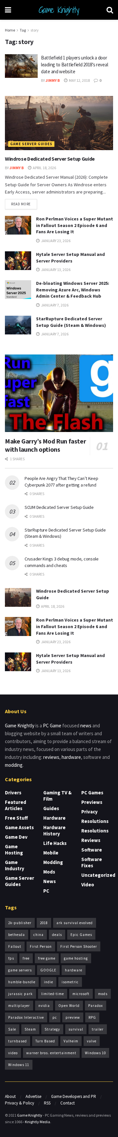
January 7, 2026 (54, 305)
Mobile (50, 853)
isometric (70, 982)
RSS (47, 1103)
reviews (51, 757)
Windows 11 (18, 1064)
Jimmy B (53, 80)
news (85, 725)
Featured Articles (15, 805)
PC (46, 891)
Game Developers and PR (73, 1096)
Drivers (13, 792)
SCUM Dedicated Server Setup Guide (59, 507)
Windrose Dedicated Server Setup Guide (50, 158)
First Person (41, 946)
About (10, 1096)
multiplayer (19, 1005)
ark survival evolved (74, 923)
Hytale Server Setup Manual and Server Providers (70, 257)
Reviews (90, 840)
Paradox (95, 1005)
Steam (30, 1029)
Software (91, 850)
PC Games (92, 792)
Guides (51, 808)
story (34, 30)
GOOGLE (48, 970)
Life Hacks (55, 843)
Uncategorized (98, 875)
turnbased (17, 1041)
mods (103, 993)
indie (48, 982)
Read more (21, 204)
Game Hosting (14, 849)
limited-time (52, 993)
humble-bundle (21, 982)
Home (10, 30)
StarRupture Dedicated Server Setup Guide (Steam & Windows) (71, 322)
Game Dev (16, 837)
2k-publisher (19, 923)
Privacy (89, 811)
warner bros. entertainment (51, 1053)
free (26, 958)
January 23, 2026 (55, 240)
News (49, 881)
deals (57, 934)
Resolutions (94, 821)
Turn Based (45, 1041)
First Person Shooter (78, 946)
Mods (49, 872)
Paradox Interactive (26, 1017)
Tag (23, 30)
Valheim (71, 1041)
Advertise (33, 1096)
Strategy (52, 1029)
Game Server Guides (31, 144)
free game (46, 958)
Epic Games (81, 934)
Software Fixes (91, 862)
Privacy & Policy (19, 1103)
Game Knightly (59, 10)
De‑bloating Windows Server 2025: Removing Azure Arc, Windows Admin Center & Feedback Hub (72, 289)
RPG (92, 1017)
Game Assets (19, 827)
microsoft (80, 993)
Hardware (54, 818)
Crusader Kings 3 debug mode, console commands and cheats (62, 562)
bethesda (16, 934)
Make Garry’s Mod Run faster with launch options (45, 445)
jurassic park (20, 993)
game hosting (76, 958)
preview (73, 1017)
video (13, 1053)
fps (11, 958)
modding (14, 765)
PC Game (52, 725)
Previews (91, 802)
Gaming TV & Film (57, 795)
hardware (71, 757)
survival (76, 1029)
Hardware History (54, 830)
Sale (12, 1029)
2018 (44, 923)
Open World (69, 1005)
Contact (67, 1103)
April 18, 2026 (44, 167)
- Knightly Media (36, 1121)
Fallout (14, 946)
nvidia (44, 1005)
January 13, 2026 (55, 269)
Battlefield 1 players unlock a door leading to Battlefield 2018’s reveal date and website (74, 65)
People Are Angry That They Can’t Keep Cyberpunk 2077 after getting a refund (61, 481)
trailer (98, 1029)
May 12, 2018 (79, 80)
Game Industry (14, 865)
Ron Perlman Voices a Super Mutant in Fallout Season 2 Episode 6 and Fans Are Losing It (74, 225)
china (38, 934)
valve (91, 1041)
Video (87, 884)
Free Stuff (16, 818)
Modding (53, 862)
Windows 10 (95, 1053)
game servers (20, 970)
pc (54, 1017)
